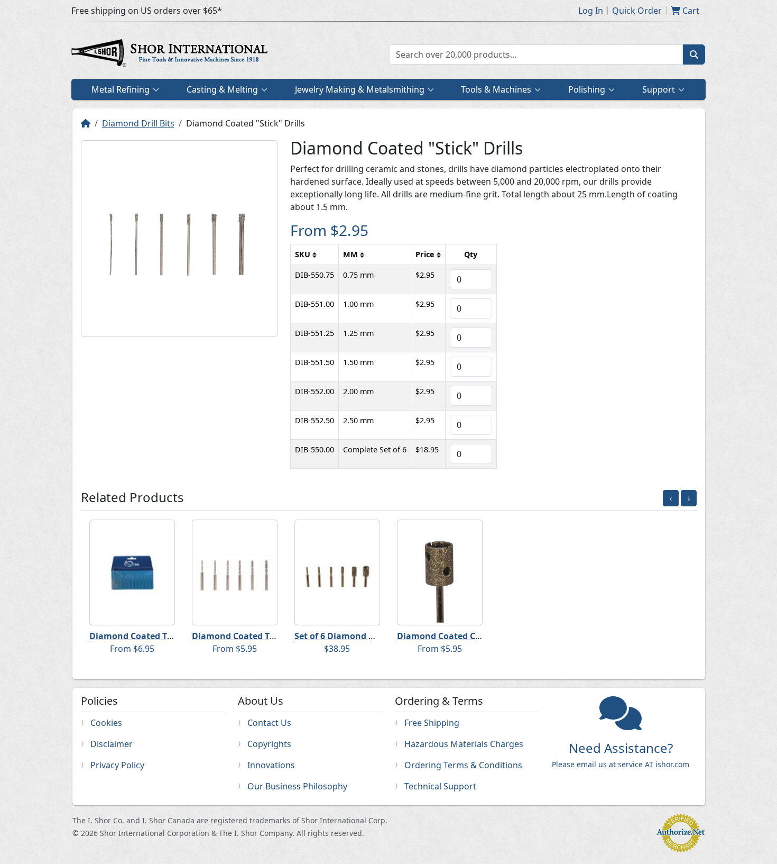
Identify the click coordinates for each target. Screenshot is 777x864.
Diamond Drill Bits (138, 123)
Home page (171, 54)
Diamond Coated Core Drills (455, 636)
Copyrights (269, 744)
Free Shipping (431, 723)
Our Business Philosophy (297, 786)
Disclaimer (111, 744)
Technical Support (440, 786)
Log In (590, 10)
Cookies (106, 723)
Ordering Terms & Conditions (463, 765)
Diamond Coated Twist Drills (149, 636)
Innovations (271, 765)
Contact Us (269, 723)
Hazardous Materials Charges (463, 744)
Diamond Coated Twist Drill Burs (260, 636)
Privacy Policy (117, 765)
